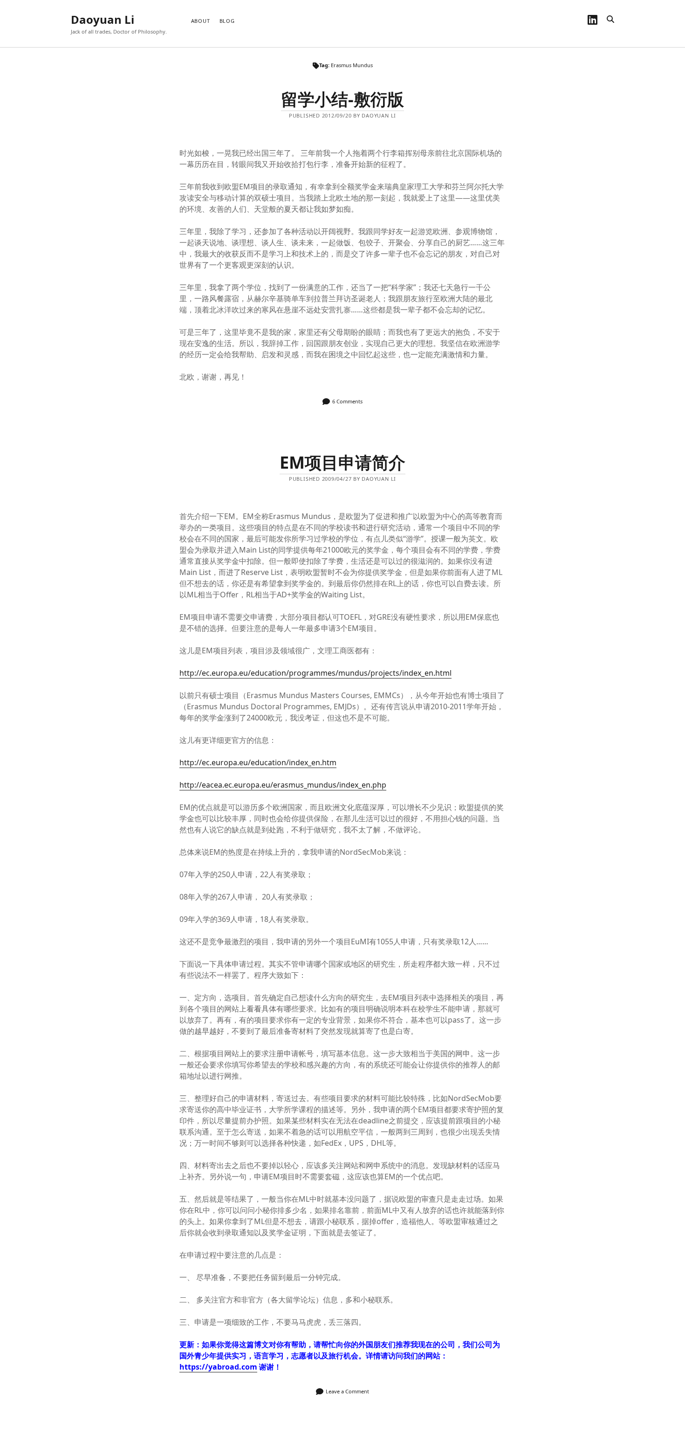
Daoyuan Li (102, 19)
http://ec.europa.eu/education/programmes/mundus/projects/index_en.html (315, 673)
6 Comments (347, 401)
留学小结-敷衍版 (342, 99)
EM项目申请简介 (342, 462)
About (200, 20)
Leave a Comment (347, 1391)
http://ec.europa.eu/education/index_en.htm (257, 762)
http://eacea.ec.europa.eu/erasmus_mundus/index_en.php (282, 785)
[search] (610, 19)
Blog (227, 20)
